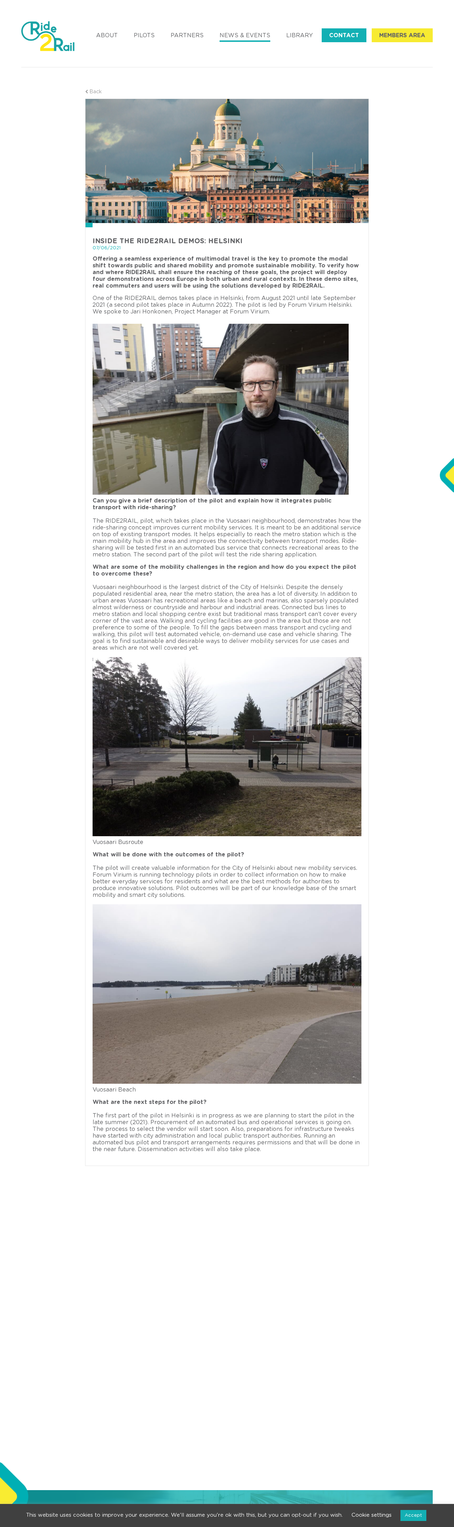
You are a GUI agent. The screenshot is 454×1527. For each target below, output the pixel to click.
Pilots (144, 35)
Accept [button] (413, 1515)
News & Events (245, 35)
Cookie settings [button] (371, 1515)
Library (299, 35)
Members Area (402, 35)
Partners (187, 35)
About (107, 35)
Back (95, 91)
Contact (344, 35)
